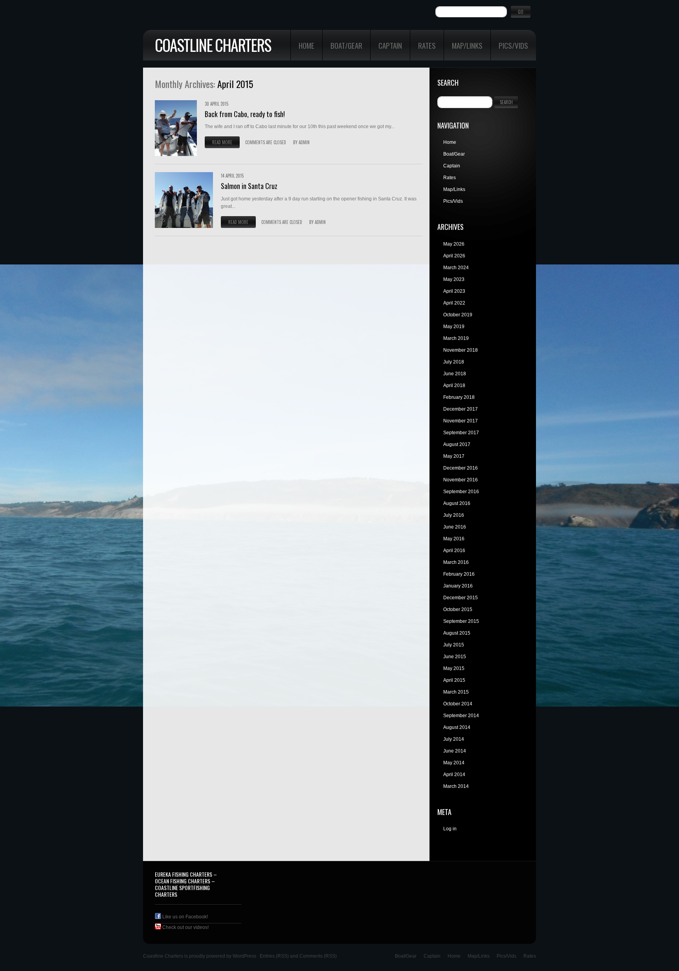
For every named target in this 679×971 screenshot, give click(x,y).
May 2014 (453, 762)
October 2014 (457, 704)
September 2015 (461, 621)
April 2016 (454, 550)
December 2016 (460, 468)
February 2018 (459, 397)
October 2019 (457, 315)
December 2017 (460, 409)
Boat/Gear (346, 45)
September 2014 (461, 715)
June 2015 (454, 656)
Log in (450, 828)
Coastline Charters (213, 45)
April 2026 (454, 256)
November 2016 (460, 480)
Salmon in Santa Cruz (249, 186)
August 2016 (456, 503)
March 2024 (456, 267)
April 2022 (454, 303)
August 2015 (456, 633)
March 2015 (456, 692)
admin (304, 142)
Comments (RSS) (318, 956)
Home (306, 45)
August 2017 (456, 444)
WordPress (244, 956)
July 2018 (453, 362)
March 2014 (456, 786)
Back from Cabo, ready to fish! (245, 114)
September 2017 (461, 432)
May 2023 (453, 279)
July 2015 (453, 645)
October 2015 (457, 609)
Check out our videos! (185, 927)
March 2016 (456, 562)
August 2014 (456, 727)
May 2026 (453, 244)
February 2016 (459, 574)
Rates (427, 45)
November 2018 (460, 350)
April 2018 (454, 385)
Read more (222, 142)
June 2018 (454, 373)
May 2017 (453, 456)
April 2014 (454, 774)
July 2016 (453, 515)
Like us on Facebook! (184, 917)
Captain (390, 45)
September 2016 (461, 491)
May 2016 (453, 538)
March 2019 (456, 338)
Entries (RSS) (274, 956)
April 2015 (454, 680)
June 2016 (454, 527)
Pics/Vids (513, 45)
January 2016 (458, 586)
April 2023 (454, 291)
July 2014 (453, 739)
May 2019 (453, 326)
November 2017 (460, 421)
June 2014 (454, 751)
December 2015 (460, 597)
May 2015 (453, 668)
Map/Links (467, 45)
